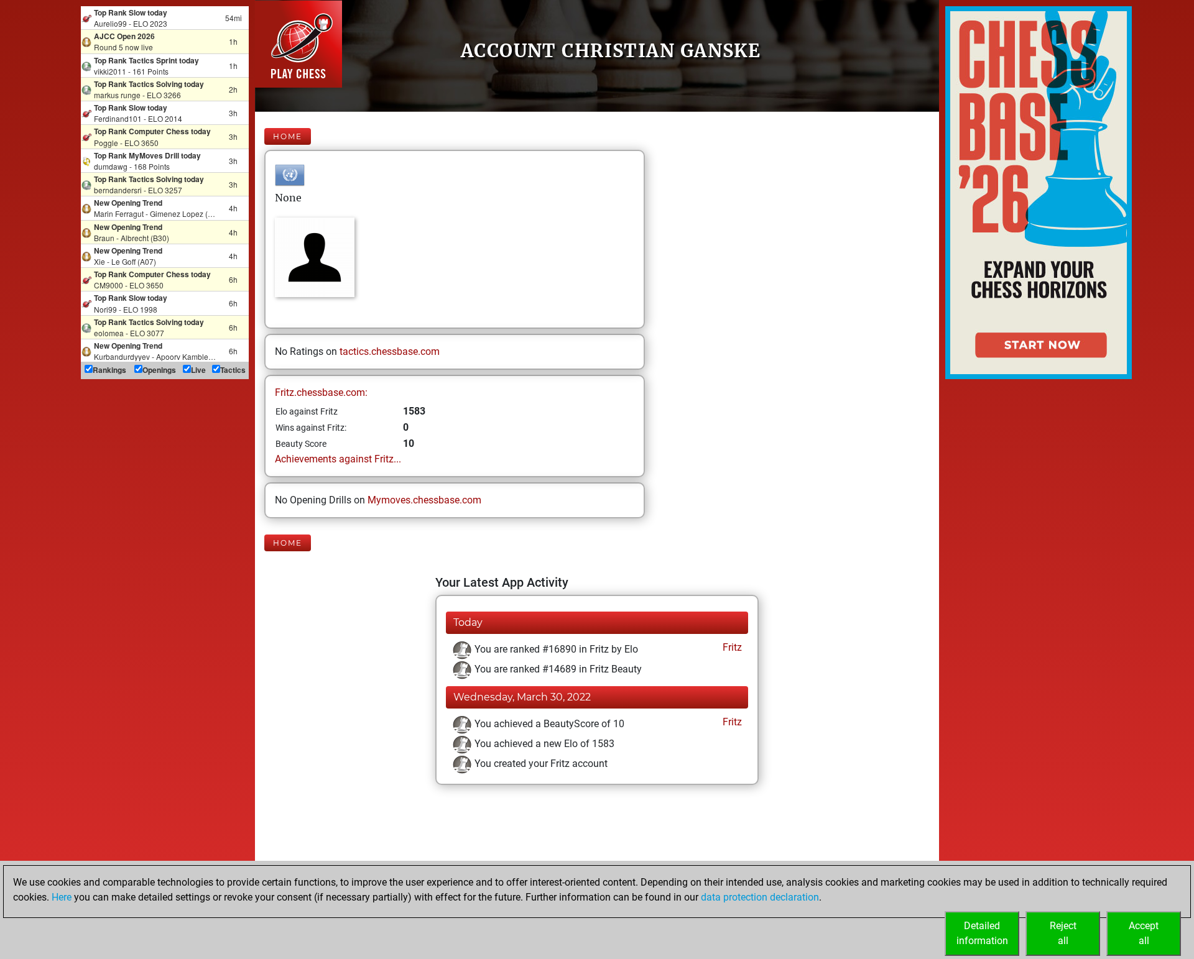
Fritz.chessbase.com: (321, 392)
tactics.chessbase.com (390, 351)
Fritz (731, 647)
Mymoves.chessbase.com (424, 500)
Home (287, 136)
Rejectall (1063, 933)
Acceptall (1144, 933)
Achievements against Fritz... (338, 459)
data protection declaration (760, 897)
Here (62, 897)
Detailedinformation (982, 933)
